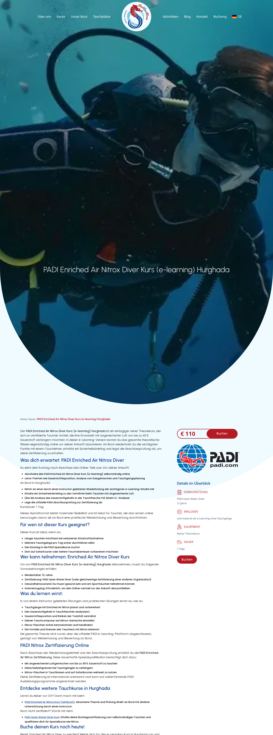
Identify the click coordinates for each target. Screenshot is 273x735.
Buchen (222, 433)
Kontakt (202, 16)
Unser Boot (79, 16)
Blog (187, 16)
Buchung (220, 16)
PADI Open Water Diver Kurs (42, 717)
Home (23, 419)
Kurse (61, 16)
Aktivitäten (170, 16)
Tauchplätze (101, 16)
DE (240, 16)
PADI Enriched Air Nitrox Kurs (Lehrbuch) (50, 702)
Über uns (44, 16)
